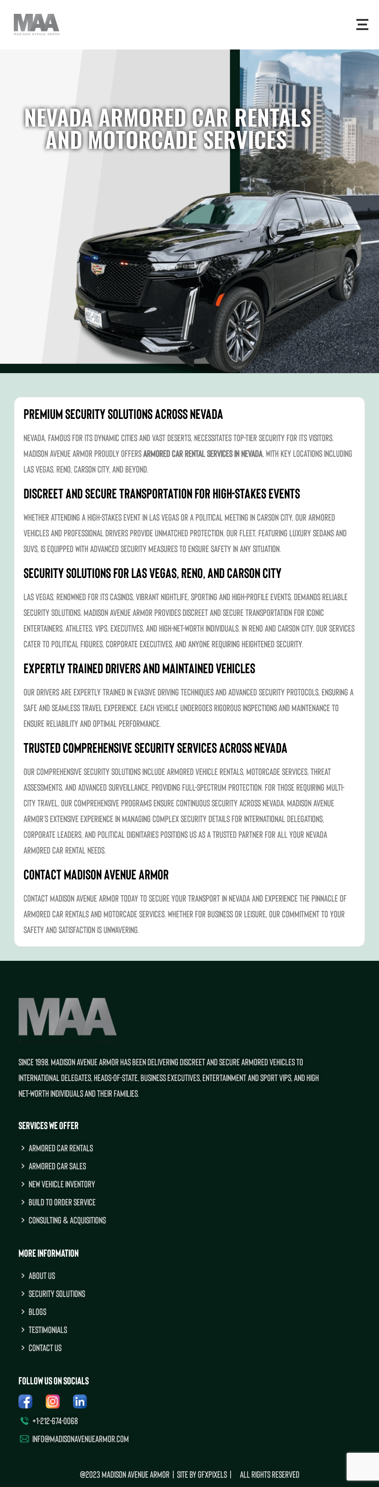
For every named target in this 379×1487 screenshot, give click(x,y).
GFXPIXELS (212, 1474)
